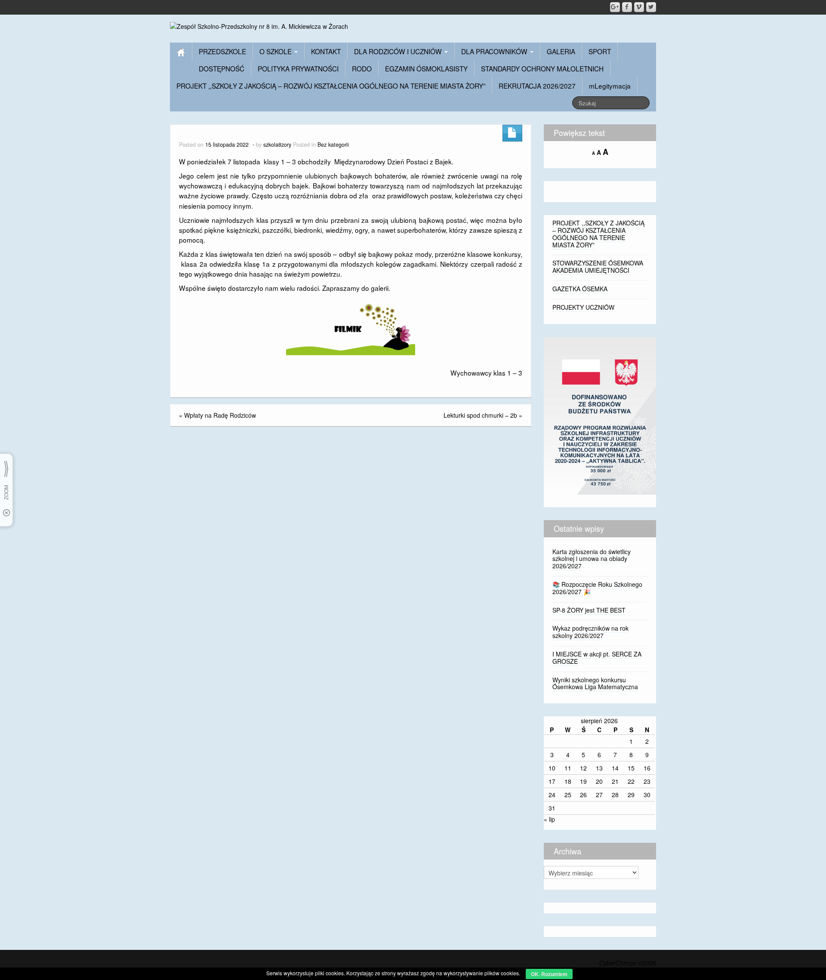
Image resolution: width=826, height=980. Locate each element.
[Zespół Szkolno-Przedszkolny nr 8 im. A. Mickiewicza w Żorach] (259, 25)
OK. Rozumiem (549, 974)
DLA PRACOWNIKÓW (495, 51)
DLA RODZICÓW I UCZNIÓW (399, 51)
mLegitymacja (610, 85)
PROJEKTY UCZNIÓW (583, 307)
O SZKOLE (276, 51)
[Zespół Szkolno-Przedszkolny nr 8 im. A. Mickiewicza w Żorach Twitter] (651, 7)
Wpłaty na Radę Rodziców (220, 415)
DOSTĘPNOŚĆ (221, 68)
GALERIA (561, 51)
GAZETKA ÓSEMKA (579, 288)
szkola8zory (277, 144)
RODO (362, 68)
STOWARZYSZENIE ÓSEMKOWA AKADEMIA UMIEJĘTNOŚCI (597, 266)
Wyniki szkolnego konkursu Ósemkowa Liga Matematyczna (595, 683)
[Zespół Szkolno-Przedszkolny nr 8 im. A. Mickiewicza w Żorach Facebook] (627, 7)
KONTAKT (326, 51)
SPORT (600, 51)
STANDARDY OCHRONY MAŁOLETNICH (542, 68)
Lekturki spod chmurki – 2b (480, 415)
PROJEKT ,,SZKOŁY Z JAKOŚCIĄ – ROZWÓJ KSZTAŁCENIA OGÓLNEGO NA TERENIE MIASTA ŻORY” (330, 85)
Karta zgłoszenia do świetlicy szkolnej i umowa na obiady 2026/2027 (591, 558)
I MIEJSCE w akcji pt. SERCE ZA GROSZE (596, 658)
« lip (549, 819)
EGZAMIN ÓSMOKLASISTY (426, 68)
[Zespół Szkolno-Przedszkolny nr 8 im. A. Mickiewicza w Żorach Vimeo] (639, 7)
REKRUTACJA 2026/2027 (537, 85)
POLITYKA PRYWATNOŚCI (298, 68)
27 (599, 794)
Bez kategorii (333, 144)
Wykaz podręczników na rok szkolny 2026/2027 (590, 632)
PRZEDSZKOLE (222, 51)
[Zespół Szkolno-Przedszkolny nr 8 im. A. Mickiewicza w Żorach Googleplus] (615, 7)
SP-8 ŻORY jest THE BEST (589, 610)
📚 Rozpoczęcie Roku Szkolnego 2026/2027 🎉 (597, 588)
